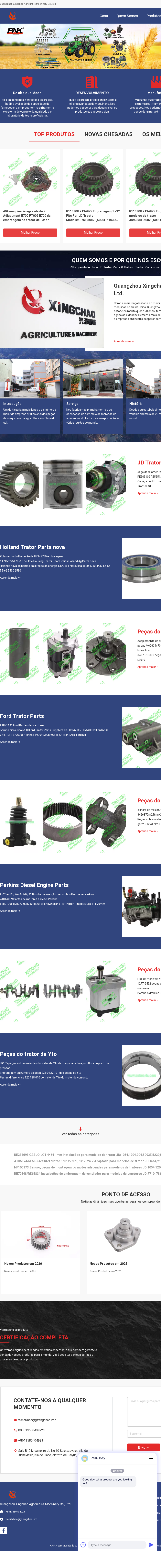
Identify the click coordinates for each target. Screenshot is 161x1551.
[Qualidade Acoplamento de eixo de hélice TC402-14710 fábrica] (19, 653)
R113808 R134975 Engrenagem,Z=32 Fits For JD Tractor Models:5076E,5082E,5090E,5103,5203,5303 (93, 215)
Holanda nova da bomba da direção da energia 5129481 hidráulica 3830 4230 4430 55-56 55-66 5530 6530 (55, 568)
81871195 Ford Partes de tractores (22, 725)
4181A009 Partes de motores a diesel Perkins (29, 899)
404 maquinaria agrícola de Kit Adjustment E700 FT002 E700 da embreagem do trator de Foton (26, 215)
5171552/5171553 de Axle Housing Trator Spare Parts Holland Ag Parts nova (48, 561)
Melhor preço (30, 232)
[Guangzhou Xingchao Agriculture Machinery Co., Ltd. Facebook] (3, 1530)
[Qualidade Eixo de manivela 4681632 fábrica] (19, 991)
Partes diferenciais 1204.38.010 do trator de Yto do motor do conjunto (44, 1077)
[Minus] (151, 1458)
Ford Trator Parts (22, 716)
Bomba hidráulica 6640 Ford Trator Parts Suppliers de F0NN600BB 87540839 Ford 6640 (54, 730)
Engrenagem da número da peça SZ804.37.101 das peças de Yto (40, 1072)
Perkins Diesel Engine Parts (34, 885)
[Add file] (83, 1544)
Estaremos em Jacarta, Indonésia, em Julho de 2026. (38, 1266)
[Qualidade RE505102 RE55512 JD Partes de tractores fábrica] (62, 484)
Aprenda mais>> (124, 341)
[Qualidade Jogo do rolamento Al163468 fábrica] (19, 484)
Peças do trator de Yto (28, 1054)
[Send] (151, 1544)
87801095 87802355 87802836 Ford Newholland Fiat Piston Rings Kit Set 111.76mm (52, 903)
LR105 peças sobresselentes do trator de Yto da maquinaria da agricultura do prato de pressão (54, 1066)
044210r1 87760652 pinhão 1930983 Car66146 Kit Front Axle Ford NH (43, 734)
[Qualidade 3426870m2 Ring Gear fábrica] (62, 822)
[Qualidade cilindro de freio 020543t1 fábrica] (19, 822)
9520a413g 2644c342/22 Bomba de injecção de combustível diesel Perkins (47, 894)
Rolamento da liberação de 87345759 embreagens (31, 556)
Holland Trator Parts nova (32, 547)
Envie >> (143, 1447)
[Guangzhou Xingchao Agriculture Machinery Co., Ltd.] (13, 15)
